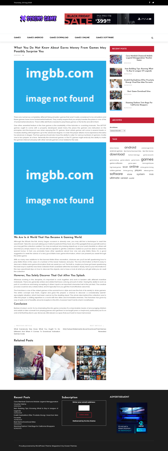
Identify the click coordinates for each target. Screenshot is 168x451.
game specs (132, 163)
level (125, 166)
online (134, 166)
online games (115, 170)
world (131, 178)
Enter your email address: (84, 411)
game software (116, 163)
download (117, 154)
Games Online (82, 38)
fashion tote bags (134, 155)
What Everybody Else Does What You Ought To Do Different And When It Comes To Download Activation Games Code (37, 331)
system (141, 174)
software (116, 174)
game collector (125, 160)
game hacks (135, 160)
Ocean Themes (70, 446)
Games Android (35, 38)
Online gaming (128, 170)
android (130, 147)
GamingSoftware (147, 163)
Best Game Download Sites (132, 151)
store (129, 174)
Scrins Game (89, 421)
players (138, 170)
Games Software (105, 38)
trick (151, 174)
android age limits (147, 148)
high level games (115, 167)
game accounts (148, 155)
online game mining (146, 167)
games (147, 159)
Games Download (59, 38)
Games (17, 38)
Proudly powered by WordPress (31, 446)
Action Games (114, 148)
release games (148, 170)
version (124, 178)
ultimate (115, 178)
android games (116, 151)
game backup (114, 160)
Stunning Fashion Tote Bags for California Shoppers (34, 426)
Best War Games (148, 151)
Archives (114, 127)
